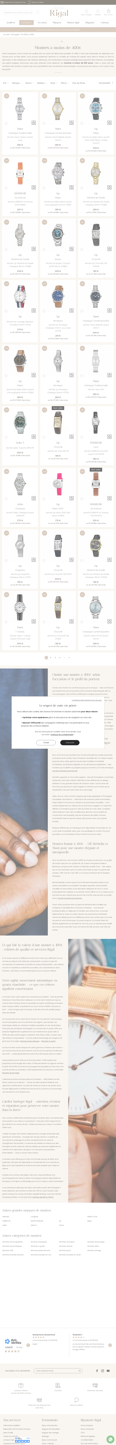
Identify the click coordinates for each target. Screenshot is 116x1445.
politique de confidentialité (62, 734)
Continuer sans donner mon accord (87, 700)
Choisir (46, 742)
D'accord (70, 742)
